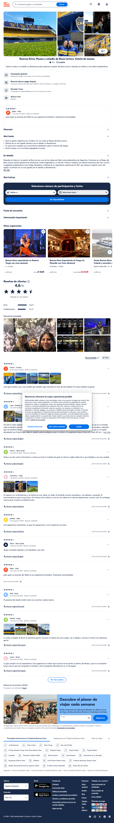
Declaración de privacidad (66, 728)
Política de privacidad (59, 791)
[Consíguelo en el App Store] (42, 795)
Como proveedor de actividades (98, 785)
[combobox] (34, 4)
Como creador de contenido (97, 792)
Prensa (84, 798)
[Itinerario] (108, 129)
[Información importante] (108, 217)
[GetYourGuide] (7, 4)
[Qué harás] (108, 136)
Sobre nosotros (85, 785)
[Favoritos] (90, 4)
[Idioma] (99, 4)
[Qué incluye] (108, 177)
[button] (57, 62)
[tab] (27, 738)
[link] (25, 252)
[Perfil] (106, 4)
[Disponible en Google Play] (42, 786)
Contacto (55, 784)
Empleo (84, 791)
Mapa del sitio (57, 808)
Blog (83, 794)
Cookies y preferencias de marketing (64, 795)
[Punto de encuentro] (108, 210)
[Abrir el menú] (108, 368)
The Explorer (84, 809)
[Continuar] (109, 252)
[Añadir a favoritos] (43, 232)
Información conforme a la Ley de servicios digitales (64, 803)
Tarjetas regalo (84, 802)
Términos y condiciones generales (63, 799)
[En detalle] (108, 155)
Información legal (58, 788)
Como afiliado (96, 797)
